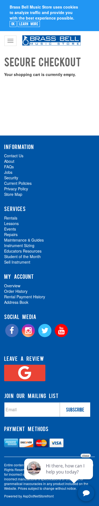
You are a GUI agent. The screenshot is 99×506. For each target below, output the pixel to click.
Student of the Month (22, 256)
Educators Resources (23, 251)
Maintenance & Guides (24, 240)
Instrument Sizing (19, 245)
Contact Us (13, 155)
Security (11, 177)
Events (10, 229)
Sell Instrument (17, 262)
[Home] (51, 38)
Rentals (10, 218)
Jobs (8, 172)
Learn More (28, 23)
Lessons (11, 223)
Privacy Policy (16, 188)
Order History (16, 291)
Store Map (13, 194)
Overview (12, 285)
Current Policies (18, 183)
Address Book (16, 302)
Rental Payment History (24, 296)
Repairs (11, 234)
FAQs (9, 166)
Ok (13, 23)
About (9, 161)
